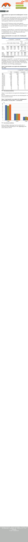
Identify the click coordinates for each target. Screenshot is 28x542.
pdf (7, 11)
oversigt (3, 11)
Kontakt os (19, 3)
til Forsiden (19, 5)
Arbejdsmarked (21, 8)
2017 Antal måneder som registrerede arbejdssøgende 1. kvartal (13, 5)
